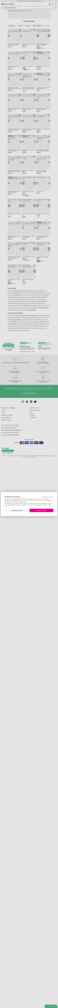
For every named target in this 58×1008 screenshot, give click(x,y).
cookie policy (39, 504)
